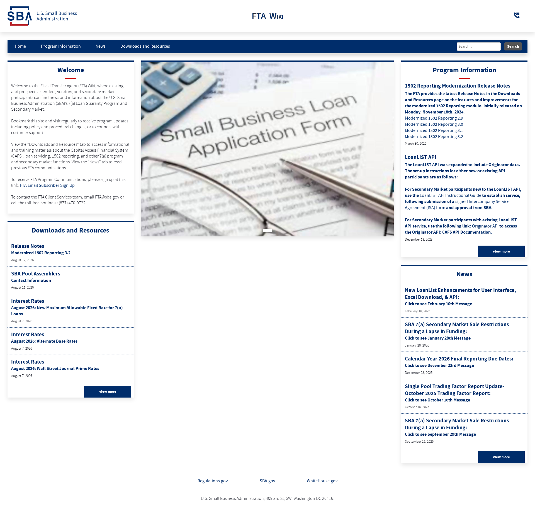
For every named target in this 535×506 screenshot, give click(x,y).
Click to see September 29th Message (440, 434)
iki (267, 16)
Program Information (61, 46)
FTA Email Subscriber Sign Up (47, 185)
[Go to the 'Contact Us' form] (517, 15)
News (101, 46)
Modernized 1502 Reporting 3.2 (40, 253)
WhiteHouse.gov (322, 481)
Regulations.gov (213, 481)
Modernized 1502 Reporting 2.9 (434, 118)
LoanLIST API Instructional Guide (451, 195)
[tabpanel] (267, 149)
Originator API (485, 226)
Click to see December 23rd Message (439, 365)
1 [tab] (267, 230)
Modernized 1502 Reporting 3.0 (434, 124)
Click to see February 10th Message (438, 304)
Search (513, 46)
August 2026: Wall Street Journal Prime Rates (55, 368)
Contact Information (31, 280)
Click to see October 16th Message (437, 400)
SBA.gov (267, 481)
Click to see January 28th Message (438, 338)
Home (20, 46)
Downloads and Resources (145, 46)
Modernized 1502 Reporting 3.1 (434, 131)
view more (107, 391)
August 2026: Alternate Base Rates (44, 341)
